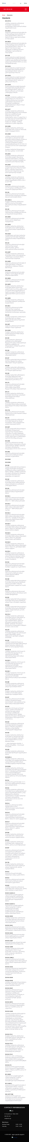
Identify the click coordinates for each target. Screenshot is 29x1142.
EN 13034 (8, 175)
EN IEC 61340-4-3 (10, 893)
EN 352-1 (7, 496)
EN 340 (7, 465)
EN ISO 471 (8, 1065)
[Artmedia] (14, 1137)
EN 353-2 (7, 551)
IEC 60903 (8, 1074)
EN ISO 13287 (9, 940)
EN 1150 (7, 95)
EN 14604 (8, 278)
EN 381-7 (7, 671)
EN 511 (7, 780)
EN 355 (7, 569)
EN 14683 (8, 298)
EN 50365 (8, 766)
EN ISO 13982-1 (9, 957)
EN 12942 (8, 164)
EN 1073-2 (8, 21)
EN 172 (7, 401)
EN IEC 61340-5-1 (10, 903)
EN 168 (7, 365)
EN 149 (7, 315)
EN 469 (7, 749)
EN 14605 (8, 284)
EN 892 (7, 885)
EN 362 (7, 605)
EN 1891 (7, 451)
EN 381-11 (8, 649)
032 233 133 (7, 1116)
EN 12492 (8, 126)
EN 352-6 (7, 533)
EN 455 (7, 732)
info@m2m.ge (7, 1118)
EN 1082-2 (8, 41)
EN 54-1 (7, 803)
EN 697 (7, 847)
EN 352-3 (7, 513)
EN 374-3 (7, 614)
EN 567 (7, 840)
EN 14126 (8, 233)
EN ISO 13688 (9, 946)
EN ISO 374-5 (9, 1054)
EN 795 (7, 862)
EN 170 (7, 382)
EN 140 (7, 209)
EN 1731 (7, 410)
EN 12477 (8, 109)
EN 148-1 (7, 306)
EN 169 (7, 373)
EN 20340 (8, 459)
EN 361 (7, 597)
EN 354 (7, 562)
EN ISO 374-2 (9, 1043)
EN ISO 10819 (9, 916)
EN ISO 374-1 (9, 1034)
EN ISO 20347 (9, 988)
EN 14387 (8, 252)
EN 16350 (8, 330)
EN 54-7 (7, 821)
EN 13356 (8, 184)
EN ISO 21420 (9, 1011)
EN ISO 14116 (9, 966)
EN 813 (7, 877)
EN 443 (7, 722)
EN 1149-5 (8, 84)
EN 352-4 (7, 523)
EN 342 (7, 479)
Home (3, 15)
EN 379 (7, 629)
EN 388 (7, 682)
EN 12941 (8, 154)
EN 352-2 (7, 503)
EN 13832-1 (8, 200)
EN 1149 (7, 55)
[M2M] (4, 3)
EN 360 (7, 589)
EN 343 (7, 488)
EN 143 (7, 243)
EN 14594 (8, 270)
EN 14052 (8, 217)
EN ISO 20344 (9, 977)
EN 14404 (8, 261)
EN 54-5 (7, 812)
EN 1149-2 (8, 75)
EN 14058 (8, 224)
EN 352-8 (7, 542)
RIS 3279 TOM (9, 1094)
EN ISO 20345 (9, 980)
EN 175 (7, 417)
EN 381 (7, 640)
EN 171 (7, 391)
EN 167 (7, 358)
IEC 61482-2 (8, 1083)
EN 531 (7, 788)
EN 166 (7, 350)
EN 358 (7, 579)
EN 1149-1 (8, 66)
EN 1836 (7, 441)
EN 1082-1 (8, 31)
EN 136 (7, 192)
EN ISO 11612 (9, 933)
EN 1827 (7, 427)
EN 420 (7, 706)
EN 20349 (8, 462)
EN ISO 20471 (9, 1002)
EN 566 (7, 832)
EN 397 (7, 689)
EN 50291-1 (8, 757)
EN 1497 (7, 324)
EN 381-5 (7, 660)
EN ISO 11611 (9, 925)
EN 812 (7, 871)
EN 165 (7, 338)
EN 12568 (8, 134)
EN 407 (7, 697)
